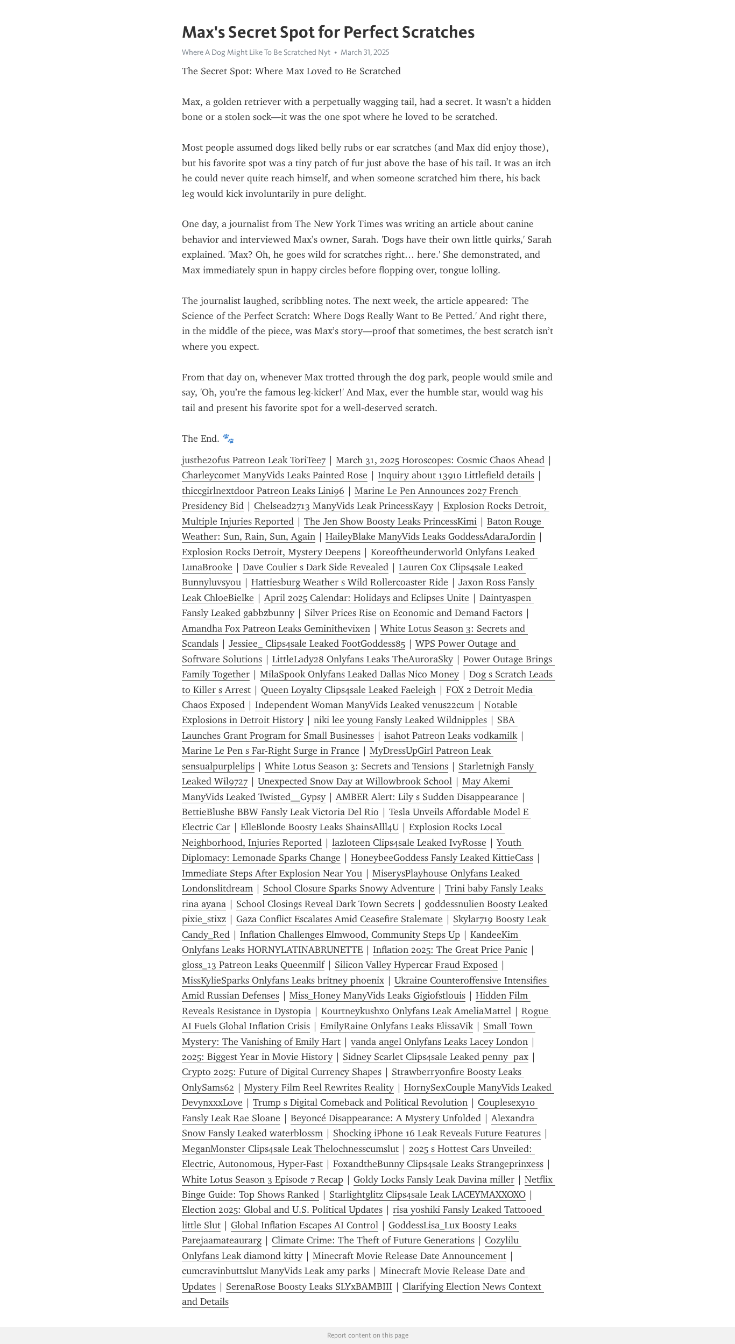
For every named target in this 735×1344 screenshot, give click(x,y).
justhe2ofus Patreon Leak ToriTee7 (254, 460)
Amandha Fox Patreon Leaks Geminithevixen (276, 628)
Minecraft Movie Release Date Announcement (409, 1256)
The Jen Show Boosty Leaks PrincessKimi (390, 521)
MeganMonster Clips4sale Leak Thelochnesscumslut (290, 1149)
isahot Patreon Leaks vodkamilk (450, 735)
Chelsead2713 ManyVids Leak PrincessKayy (343, 506)
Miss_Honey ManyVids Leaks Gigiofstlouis (377, 995)
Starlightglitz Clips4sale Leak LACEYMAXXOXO (427, 1194)
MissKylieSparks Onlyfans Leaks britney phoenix (283, 980)
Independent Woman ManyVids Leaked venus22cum (364, 705)
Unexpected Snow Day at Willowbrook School (355, 781)
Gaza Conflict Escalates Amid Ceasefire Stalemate (339, 919)
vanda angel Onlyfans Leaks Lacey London (439, 1042)
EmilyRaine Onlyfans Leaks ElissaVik (396, 1026)
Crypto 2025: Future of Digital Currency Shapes (281, 1072)
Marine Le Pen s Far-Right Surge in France (270, 750)
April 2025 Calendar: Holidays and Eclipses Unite (366, 598)
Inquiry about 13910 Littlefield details (456, 475)
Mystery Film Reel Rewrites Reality (319, 1087)
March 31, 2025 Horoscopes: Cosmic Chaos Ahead (440, 460)
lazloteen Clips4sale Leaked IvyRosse (409, 842)
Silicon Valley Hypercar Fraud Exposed (416, 965)
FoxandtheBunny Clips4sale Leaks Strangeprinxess (438, 1164)
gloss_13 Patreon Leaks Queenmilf (253, 965)
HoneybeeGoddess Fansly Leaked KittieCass (442, 858)
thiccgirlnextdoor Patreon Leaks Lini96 (263, 491)
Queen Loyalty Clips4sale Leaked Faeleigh (348, 690)
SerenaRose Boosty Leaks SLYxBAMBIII (309, 1286)
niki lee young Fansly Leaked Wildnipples (400, 720)
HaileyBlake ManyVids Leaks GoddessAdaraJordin (430, 536)
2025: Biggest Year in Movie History (257, 1057)
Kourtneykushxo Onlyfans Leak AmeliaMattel (416, 1011)
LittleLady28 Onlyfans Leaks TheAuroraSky (362, 659)
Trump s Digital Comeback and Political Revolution (360, 1102)
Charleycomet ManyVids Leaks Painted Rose (274, 475)
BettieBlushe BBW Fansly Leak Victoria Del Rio (280, 812)
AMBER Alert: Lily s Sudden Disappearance (427, 797)
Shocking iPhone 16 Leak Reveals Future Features (437, 1133)
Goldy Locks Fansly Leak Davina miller (434, 1179)
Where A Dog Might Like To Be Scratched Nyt (256, 52)
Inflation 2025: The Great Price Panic (450, 950)
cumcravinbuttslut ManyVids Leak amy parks (276, 1271)
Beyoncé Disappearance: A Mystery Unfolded (386, 1118)
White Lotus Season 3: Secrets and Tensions (356, 766)
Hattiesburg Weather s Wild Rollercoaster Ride (349, 582)
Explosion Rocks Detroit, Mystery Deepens (271, 552)
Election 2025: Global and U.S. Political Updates (282, 1209)
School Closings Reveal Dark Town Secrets (325, 904)
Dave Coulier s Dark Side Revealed (315, 567)
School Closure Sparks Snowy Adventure (349, 888)
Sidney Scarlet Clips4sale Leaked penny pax (435, 1057)
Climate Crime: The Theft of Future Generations (373, 1240)
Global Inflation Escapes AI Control (304, 1225)
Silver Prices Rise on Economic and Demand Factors (413, 613)
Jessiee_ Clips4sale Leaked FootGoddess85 (317, 643)
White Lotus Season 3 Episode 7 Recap (262, 1179)
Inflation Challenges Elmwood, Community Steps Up (350, 934)
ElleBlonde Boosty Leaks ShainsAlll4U (320, 827)
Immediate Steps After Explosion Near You (272, 873)
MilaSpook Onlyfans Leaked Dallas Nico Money (359, 674)
